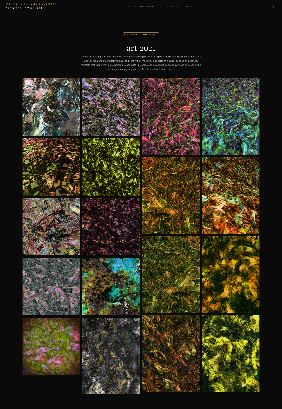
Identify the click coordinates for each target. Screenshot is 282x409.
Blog (174, 6)
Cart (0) (271, 6)
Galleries (147, 6)
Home (132, 6)
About (162, 6)
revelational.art (31, 6)
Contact (189, 6)
